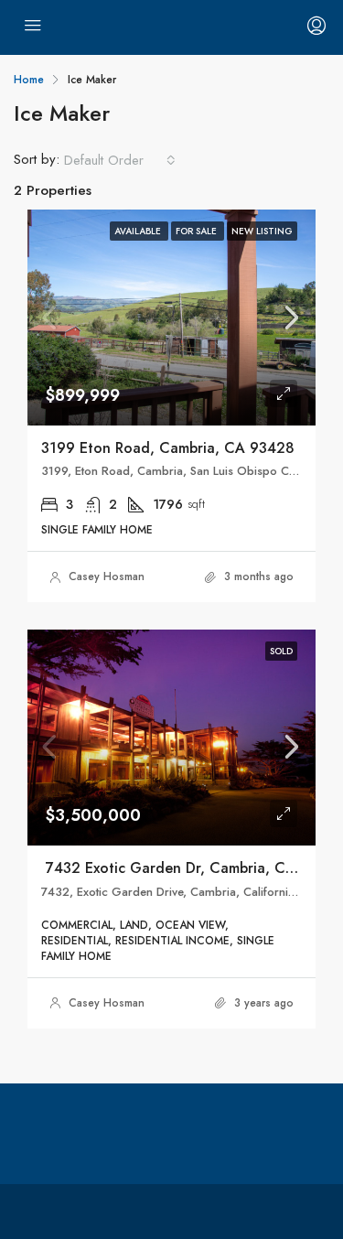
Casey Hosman (107, 576)
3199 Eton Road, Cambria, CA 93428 (168, 447)
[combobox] (119, 160)
